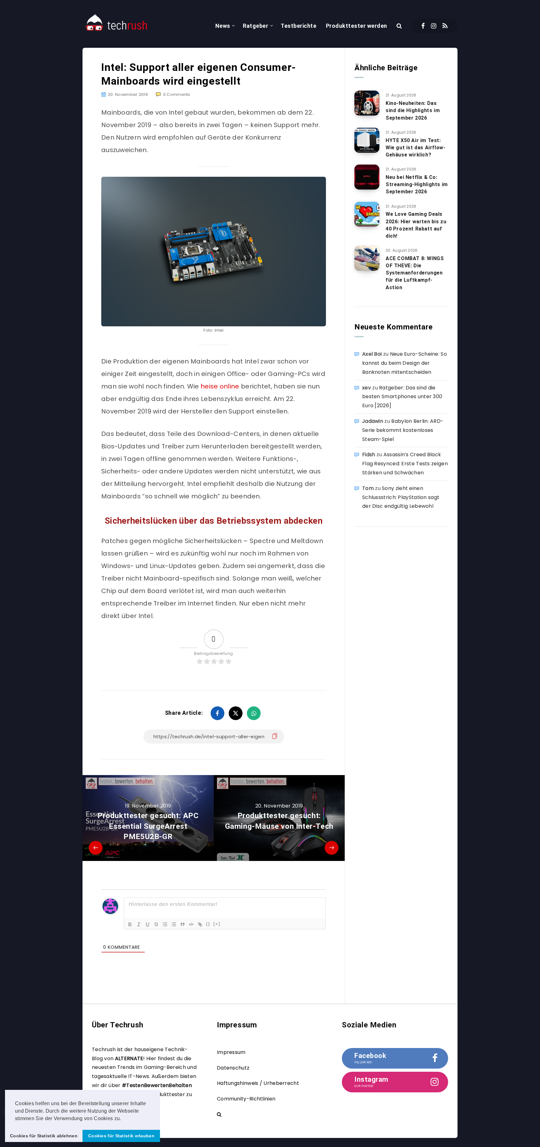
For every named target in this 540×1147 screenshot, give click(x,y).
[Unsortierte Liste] (173, 924)
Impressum (231, 1052)
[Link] (200, 924)
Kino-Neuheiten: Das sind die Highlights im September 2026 (413, 110)
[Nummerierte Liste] (165, 924)
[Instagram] (433, 26)
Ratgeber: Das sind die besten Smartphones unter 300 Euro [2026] (402, 396)
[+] (216, 924)
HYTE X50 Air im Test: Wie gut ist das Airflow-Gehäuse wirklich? (415, 147)
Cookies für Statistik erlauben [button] (121, 1135)
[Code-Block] (191, 924)
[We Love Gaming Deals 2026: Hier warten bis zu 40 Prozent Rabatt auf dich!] (366, 214)
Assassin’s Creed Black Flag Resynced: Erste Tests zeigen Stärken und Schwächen (405, 463)
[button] (123, 1119)
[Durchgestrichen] (156, 924)
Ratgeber (255, 25)
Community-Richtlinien (246, 1098)
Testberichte (298, 25)
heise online (220, 386)
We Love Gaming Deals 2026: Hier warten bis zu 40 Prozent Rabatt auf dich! (416, 225)
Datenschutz (233, 1067)
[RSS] (445, 26)
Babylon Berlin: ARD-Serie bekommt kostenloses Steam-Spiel (402, 430)
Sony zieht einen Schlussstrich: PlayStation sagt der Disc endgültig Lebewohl (400, 497)
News (222, 25)
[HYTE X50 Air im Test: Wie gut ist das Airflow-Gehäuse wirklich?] (366, 140)
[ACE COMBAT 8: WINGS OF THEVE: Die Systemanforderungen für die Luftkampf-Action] (366, 258)
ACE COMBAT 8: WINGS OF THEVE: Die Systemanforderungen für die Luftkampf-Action (415, 272)
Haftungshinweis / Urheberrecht (258, 1083)
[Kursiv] (138, 924)
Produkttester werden (356, 25)
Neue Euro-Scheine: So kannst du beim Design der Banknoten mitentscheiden (404, 363)
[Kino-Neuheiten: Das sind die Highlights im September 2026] (366, 103)
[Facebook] (423, 26)
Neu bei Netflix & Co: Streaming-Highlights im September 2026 (417, 184)
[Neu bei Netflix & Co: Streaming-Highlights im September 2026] (366, 177)
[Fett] (130, 924)
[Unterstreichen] (147, 924)
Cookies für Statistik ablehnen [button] (44, 1135)
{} (208, 924)
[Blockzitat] (182, 924)
